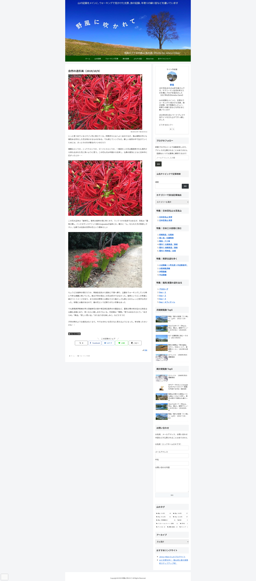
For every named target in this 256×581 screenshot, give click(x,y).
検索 (157, 182)
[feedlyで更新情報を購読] (170, 129)
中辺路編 (162, 274)
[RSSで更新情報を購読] (173, 129)
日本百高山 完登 (165, 220)
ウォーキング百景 (75, 334)
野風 (172, 84)
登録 (158, 164)
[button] (135, 343)
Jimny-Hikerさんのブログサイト (172, 556)
